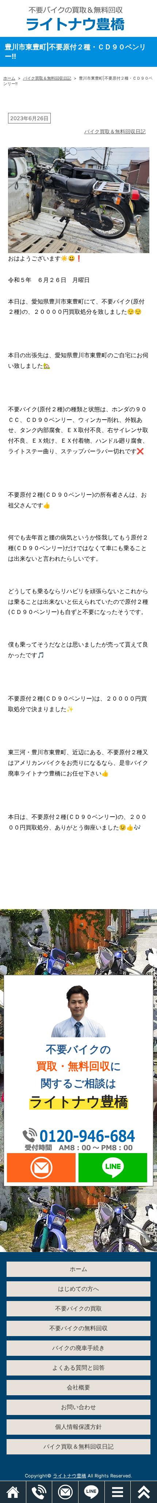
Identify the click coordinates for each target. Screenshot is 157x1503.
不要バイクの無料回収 (78, 1328)
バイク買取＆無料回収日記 (47, 78)
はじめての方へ (78, 1288)
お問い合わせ (78, 1407)
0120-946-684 (78, 1138)
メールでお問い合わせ (41, 1167)
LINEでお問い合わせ (112, 1167)
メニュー (130, 1484)
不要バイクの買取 (78, 1308)
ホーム (9, 78)
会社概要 (78, 1387)
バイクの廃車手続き (78, 1347)
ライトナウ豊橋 (69, 1476)
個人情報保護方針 (78, 1426)
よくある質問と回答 (78, 1367)
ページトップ (144, 1492)
